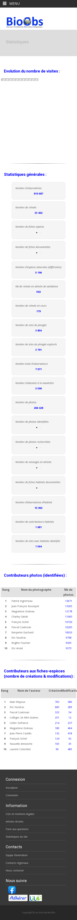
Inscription (12, 787)
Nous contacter (15, 870)
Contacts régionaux (17, 863)
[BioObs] (22, 21)
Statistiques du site (17, 836)
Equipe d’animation (17, 855)
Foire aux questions (17, 829)
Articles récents (14, 821)
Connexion (12, 795)
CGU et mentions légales (20, 814)
